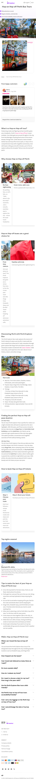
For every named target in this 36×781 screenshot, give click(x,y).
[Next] (33, 83)
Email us (5, 734)
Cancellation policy (7, 751)
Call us (5, 732)
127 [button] (31, 42)
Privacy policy (5, 746)
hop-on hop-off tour (22, 133)
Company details (6, 743)
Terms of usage (5, 749)
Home (2, 76)
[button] (6, 100)
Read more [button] (4, 576)
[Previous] (29, 83)
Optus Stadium (26, 347)
